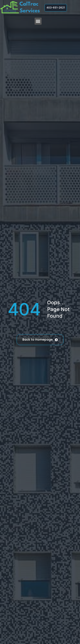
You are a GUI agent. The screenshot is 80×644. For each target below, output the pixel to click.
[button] (38, 21)
